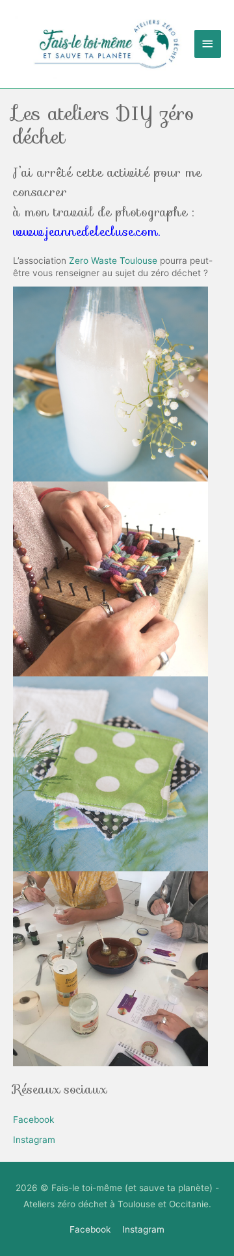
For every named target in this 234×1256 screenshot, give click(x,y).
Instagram (34, 1139)
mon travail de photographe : (103, 222)
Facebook (33, 1119)
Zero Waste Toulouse (113, 260)
